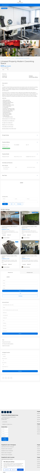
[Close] (24, 461)
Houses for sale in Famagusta (6, 448)
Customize (7, 469)
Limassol (12, 58)
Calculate (20, 371)
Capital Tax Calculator (6, 345)
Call (20, 293)
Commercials (6, 58)
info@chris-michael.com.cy (7, 424)
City (3, 320)
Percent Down (4, 358)
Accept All (20, 469)
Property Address (6, 142)
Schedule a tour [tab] (30, 272)
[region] (13, 466)
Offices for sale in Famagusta (6, 454)
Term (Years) (4, 362)
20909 (21, 182)
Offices (9, 58)
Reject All (13, 469)
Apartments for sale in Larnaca (7, 459)
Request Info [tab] (10, 272)
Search (20, 333)
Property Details (5, 154)
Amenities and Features (7, 162)
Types (4, 307)
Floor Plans (4, 175)
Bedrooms (5, 312)
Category (4, 323)
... (23, 233)
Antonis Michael (6, 237)
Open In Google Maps (6, 148)
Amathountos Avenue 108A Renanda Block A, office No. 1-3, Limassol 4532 (8, 418)
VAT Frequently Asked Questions (7, 343)
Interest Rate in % (5, 366)
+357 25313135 (4, 421)
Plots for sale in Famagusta (6, 452)
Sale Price (4, 354)
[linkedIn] (6, 378)
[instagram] (11, 378)
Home (2, 58)
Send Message (5, 439)
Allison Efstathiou (27, 267)
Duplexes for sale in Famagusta (7, 450)
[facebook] (3, 378)
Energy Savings (5, 135)
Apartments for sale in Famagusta (7, 446)
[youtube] (9, 378)
